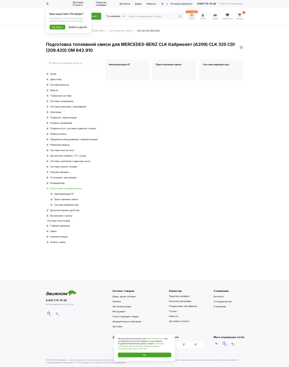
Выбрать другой (78, 27)
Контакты (125, 4)
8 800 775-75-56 (206, 4)
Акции (138, 4)
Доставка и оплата (78, 3)
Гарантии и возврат (101, 3)
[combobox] (154, 16)
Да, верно (57, 27)
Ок (144, 355)
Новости (151, 4)
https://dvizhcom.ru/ (155, 338)
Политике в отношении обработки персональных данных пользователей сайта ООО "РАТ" (141, 346)
